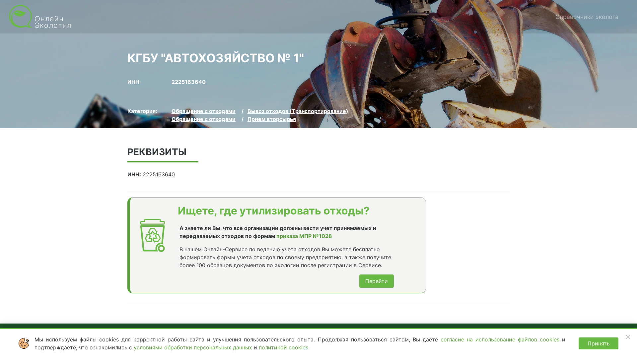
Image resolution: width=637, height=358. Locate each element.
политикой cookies (283, 347)
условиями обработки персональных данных (194, 347)
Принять (599, 343)
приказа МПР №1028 (304, 236)
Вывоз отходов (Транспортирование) (298, 111)
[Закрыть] (627, 336)
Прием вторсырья (272, 119)
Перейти (376, 281)
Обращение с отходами (204, 111)
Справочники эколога (586, 16)
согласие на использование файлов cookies (501, 339)
